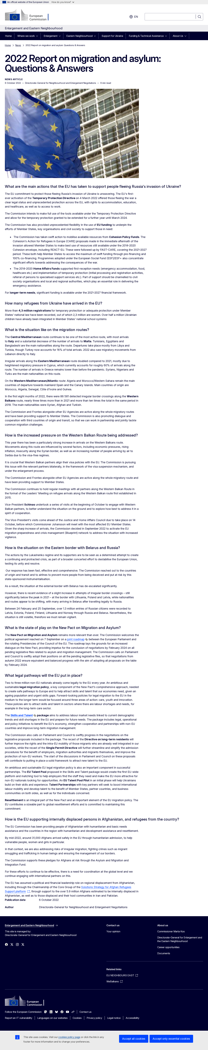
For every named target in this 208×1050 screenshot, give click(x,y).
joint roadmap (75, 639)
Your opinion (113, 931)
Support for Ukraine (112, 35)
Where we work (26, 35)
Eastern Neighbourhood (79, 35)
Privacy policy (94, 1017)
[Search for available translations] (86, 639)
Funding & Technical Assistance (146, 35)
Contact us (85, 1011)
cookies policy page (69, 1037)
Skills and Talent (22, 715)
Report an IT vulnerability (18, 1017)
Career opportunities (168, 947)
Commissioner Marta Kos (171, 931)
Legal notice (114, 1017)
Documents (163, 953)
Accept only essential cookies (171, 1038)
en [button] (136, 16)
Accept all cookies (133, 1038)
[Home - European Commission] (29, 15)
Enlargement (50, 35)
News (18, 45)
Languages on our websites (52, 1017)
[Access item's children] (38, 36)
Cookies (77, 1017)
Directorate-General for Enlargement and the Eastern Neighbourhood (179, 939)
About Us (178, 35)
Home (8, 35)
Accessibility (132, 1017)
